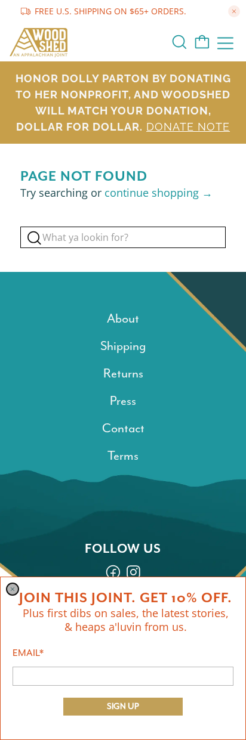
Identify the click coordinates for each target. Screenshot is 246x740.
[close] (13, 589)
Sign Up (123, 706)
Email (28, 653)
